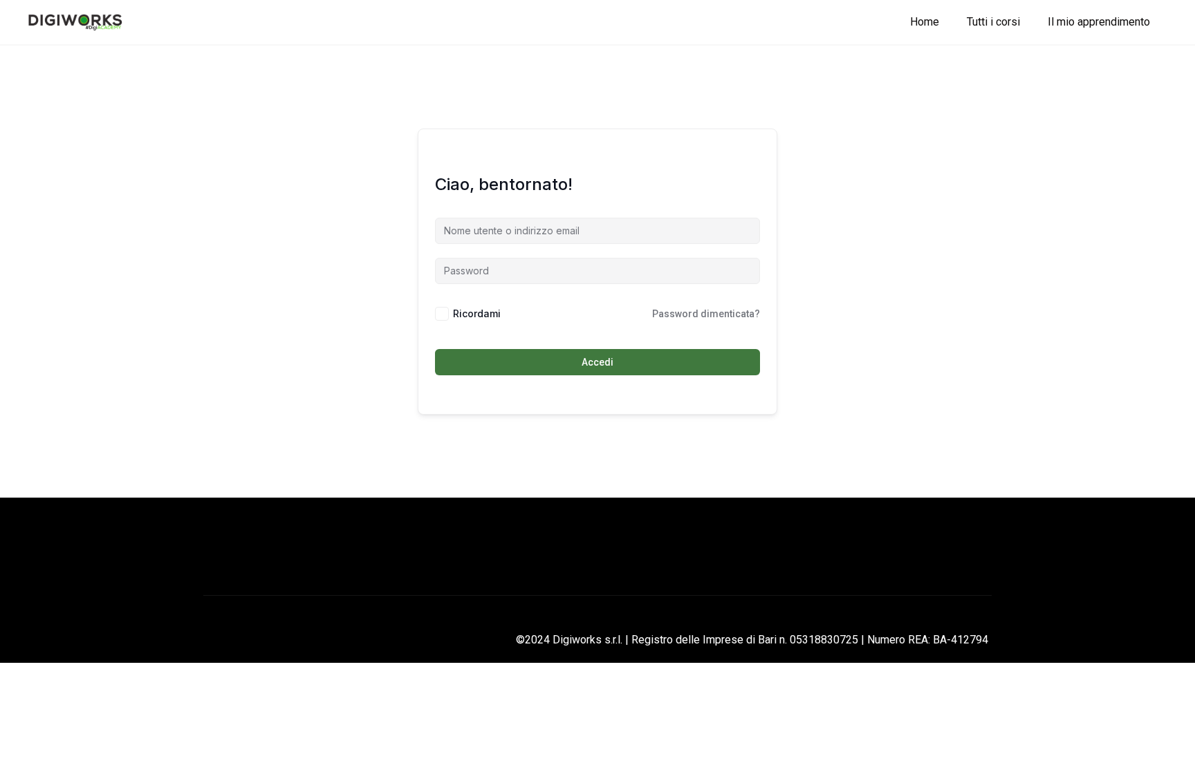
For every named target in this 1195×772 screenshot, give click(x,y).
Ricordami (477, 313)
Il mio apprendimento (1099, 21)
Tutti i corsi (993, 21)
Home (924, 21)
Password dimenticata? (706, 313)
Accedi (597, 362)
